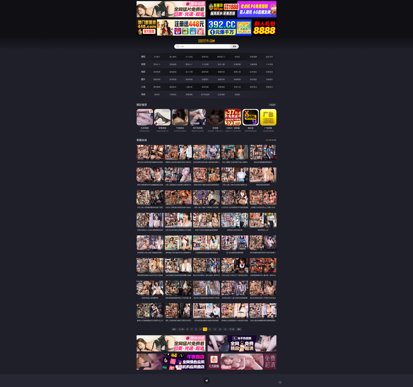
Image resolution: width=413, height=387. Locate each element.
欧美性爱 (205, 72)
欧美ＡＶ (189, 64)
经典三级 (237, 72)
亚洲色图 (173, 79)
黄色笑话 (253, 87)
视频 (143, 64)
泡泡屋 (237, 94)
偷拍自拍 (173, 72)
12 (215, 329)
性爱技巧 (269, 87)
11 (210, 329)
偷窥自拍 (156, 79)
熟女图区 (253, 79)
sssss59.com (206, 41)
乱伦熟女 (253, 72)
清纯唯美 (237, 79)
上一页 (181, 329)
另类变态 (269, 72)
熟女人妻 (221, 64)
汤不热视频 (205, 94)
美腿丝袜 (221, 79)
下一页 (232, 329)
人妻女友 (189, 87)
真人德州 (173, 57)
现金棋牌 (253, 57)
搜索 (234, 46)
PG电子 (157, 57)
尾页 (238, 329)
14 (225, 329)
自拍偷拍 (173, 64)
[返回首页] (280, 382)
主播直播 (253, 64)
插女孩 (156, 94)
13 (220, 329)
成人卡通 (189, 72)
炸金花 (237, 57)
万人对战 (189, 57)
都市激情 (156, 87)
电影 (143, 71)
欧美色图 (189, 79)
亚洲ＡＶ (156, 64)
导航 (143, 94)
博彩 (143, 56)
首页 (174, 329)
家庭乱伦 (173, 87)
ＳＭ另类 (269, 64)
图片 (143, 79)
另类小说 (237, 87)
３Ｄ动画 (205, 64)
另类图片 (269, 79)
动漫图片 (205, 79)
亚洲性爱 (156, 72)
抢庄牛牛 (269, 57)
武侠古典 (205, 87)
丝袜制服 (237, 64)
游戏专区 (205, 57)
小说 (143, 86)
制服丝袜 (221, 72)
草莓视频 (189, 94)
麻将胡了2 (221, 57)
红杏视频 (221, 94)
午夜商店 (173, 94)
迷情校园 (221, 87)
